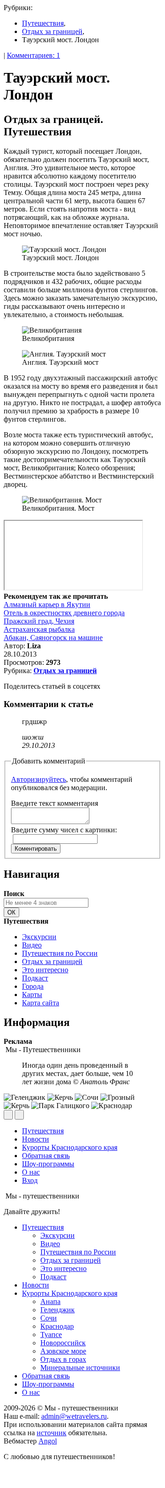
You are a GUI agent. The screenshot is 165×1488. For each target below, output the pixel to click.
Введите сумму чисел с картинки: (64, 830)
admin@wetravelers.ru (74, 1416)
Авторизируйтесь (38, 779)
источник (51, 1433)
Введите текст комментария (54, 803)
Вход (30, 1180)
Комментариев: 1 (33, 55)
